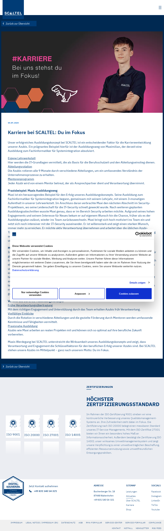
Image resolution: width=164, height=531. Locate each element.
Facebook (156, 491)
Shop (128, 509)
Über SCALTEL (133, 500)
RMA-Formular (94, 522)
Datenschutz (68, 522)
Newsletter (142, 528)
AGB (81, 522)
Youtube (155, 509)
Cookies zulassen (129, 293)
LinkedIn (155, 500)
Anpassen (80, 293)
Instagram (156, 496)
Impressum (17, 522)
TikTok (154, 505)
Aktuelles (131, 496)
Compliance (155, 522)
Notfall (128, 528)
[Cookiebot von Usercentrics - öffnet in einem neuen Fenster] (138, 234)
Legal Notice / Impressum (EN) (42, 522)
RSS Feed (156, 528)
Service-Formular (135, 522)
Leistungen (131, 491)
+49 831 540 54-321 (45, 491)
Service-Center (113, 522)
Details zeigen (137, 282)
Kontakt (116, 528)
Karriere (130, 505)
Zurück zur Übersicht (18, 23)
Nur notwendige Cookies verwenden (35, 293)
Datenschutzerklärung (25, 270)
